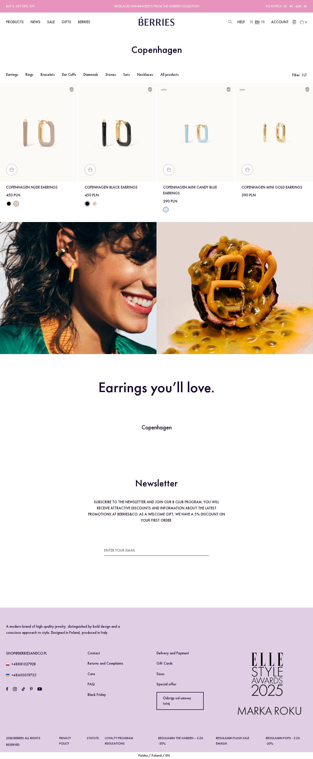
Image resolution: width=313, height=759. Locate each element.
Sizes (160, 673)
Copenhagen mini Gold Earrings (272, 187)
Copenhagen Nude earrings (31, 187)
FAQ (91, 684)
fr (263, 22)
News (35, 22)
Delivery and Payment (172, 653)
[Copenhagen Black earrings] (8, 203)
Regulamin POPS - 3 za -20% (283, 740)
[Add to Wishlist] (71, 90)
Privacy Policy (119, 584)
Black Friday (97, 694)
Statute (93, 738)
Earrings (12, 74)
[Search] (229, 22)
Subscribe (200, 550)
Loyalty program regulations (119, 740)
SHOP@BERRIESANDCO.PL (26, 653)
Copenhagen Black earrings (111, 187)
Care (91, 673)
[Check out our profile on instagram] (15, 689)
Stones (110, 74)
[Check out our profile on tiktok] (23, 689)
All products (169, 74)
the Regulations (181, 579)
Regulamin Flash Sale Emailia (232, 740)
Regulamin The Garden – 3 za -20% (180, 740)
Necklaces (145, 74)
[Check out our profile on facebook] (7, 689)
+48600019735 (23, 675)
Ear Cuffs (69, 74)
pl (251, 22)
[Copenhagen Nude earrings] (94, 203)
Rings (29, 74)
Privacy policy (65, 740)
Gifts (66, 22)
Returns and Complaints (105, 663)
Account (280, 22)
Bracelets (48, 74)
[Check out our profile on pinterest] (31, 689)
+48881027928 (23, 664)
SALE (51, 22)
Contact (94, 653)
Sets (126, 74)
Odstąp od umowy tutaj (177, 701)
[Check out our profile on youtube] (39, 689)
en (257, 22)
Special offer (166, 684)
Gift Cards (164, 663)
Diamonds (90, 74)
